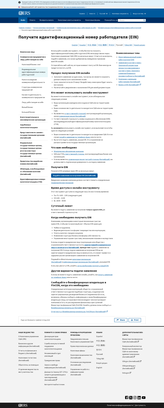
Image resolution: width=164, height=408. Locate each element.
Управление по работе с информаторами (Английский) (79, 372)
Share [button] (122, 320)
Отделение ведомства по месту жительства (28, 370)
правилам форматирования (62, 183)
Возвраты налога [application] (46, 20)
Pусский (99, 354)
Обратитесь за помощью (28, 365)
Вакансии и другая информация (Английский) (28, 344)
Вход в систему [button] (138, 14)
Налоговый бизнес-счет (31, 64)
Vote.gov (125, 373)
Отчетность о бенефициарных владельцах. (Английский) (78, 311)
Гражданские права (52, 360)
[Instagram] (135, 397)
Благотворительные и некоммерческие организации (32, 118)
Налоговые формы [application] (92, 20)
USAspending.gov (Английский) (128, 367)
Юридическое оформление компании (69, 151)
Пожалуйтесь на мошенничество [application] (118, 20)
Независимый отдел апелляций (52, 354)
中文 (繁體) (102, 45)
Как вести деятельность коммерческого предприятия (33, 96)
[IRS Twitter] (131, 397)
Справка (82, 14)
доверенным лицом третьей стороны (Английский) (89, 159)
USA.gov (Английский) (130, 361)
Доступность (140, 405)
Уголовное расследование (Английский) (80, 363)
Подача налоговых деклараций (43, 28)
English (75, 45)
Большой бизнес (28, 112)
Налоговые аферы (77, 350)
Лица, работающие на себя (32, 102)
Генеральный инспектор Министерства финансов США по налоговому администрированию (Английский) (132, 351)
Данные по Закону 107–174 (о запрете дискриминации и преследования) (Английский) (56, 376)
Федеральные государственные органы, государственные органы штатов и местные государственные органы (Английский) (31, 149)
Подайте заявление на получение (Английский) (74, 175)
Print (136, 320)
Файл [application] (23, 20)
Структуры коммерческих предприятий (32, 88)
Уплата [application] (32, 20)
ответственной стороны (74, 154)
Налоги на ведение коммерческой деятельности (33, 80)
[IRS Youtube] (144, 397)
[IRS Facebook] (126, 397)
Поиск (144, 20)
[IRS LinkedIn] (139, 397)
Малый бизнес (27, 107)
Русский (103, 14)
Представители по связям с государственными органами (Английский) (32, 135)
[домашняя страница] (24, 12)
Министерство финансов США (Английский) (132, 340)
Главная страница (25, 28)
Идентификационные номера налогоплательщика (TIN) (32, 180)
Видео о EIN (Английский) (128, 85)
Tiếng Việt (128, 45)
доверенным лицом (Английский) (72, 116)
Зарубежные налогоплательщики (29, 126)
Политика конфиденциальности (120, 405)
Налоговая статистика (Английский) (27, 359)
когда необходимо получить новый (93, 266)
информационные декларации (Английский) (81, 262)
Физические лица (27, 52)
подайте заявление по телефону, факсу (74, 137)
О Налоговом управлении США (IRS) (28, 337)
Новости (92, 14)
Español (83, 45)
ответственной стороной (75, 113)
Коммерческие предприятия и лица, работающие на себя (76, 28)
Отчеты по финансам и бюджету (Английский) (27, 351)
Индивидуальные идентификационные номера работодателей (119, 28)
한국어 (111, 45)
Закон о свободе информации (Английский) (55, 366)
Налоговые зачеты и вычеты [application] (69, 20)
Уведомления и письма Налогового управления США (81, 340)
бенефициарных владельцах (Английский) (68, 308)
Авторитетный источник (54, 384)
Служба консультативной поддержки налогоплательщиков (54, 346)
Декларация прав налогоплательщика (52, 337)
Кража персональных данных (82, 346)
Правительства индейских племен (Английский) (31, 162)
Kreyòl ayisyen (139, 45)
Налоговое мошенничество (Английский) (81, 356)
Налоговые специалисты (120, 14)
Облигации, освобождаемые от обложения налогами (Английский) (32, 171)
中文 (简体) (92, 45)
